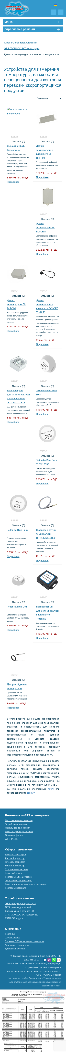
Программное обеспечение (18, 820)
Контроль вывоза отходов (18, 877)
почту (51, 788)
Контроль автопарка (15, 854)
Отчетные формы (14, 835)
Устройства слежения (16, 824)
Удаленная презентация (17, 945)
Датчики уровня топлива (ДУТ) (20, 911)
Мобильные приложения (17, 828)
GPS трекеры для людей (18, 907)
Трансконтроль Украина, (25, 956)
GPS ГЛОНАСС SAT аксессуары (21, 914)
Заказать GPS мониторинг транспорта (24, 941)
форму (31, 792)
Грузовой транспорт (15, 862)
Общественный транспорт (18, 880)
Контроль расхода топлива (19, 831)
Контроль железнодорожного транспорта (26, 884)
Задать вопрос (12, 937)
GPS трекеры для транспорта (20, 903)
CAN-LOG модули (14, 918)
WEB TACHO (11, 839)
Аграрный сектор (13, 873)
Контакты (10, 934)
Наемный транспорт (15, 865)
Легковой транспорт (15, 858)
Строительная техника (16, 869)
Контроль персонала (15, 888)
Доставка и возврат (15, 948)
